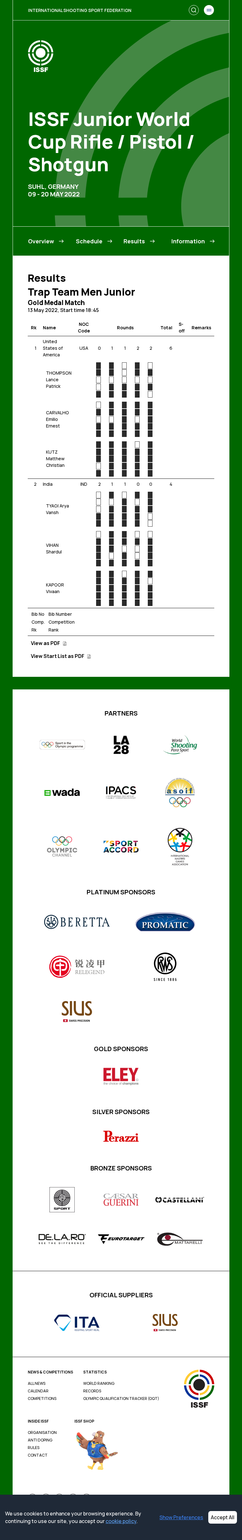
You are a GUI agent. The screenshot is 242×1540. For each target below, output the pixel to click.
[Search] (194, 10)
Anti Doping (40, 1440)
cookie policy (121, 1521)
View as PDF (46, 643)
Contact (38, 1455)
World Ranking (98, 1383)
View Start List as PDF (58, 656)
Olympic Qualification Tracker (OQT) (121, 1398)
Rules (33, 1447)
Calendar (38, 1391)
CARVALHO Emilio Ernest (57, 419)
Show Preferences (181, 1517)
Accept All (222, 1517)
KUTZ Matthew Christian (55, 458)
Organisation (42, 1432)
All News (36, 1383)
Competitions (42, 1398)
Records (92, 1391)
